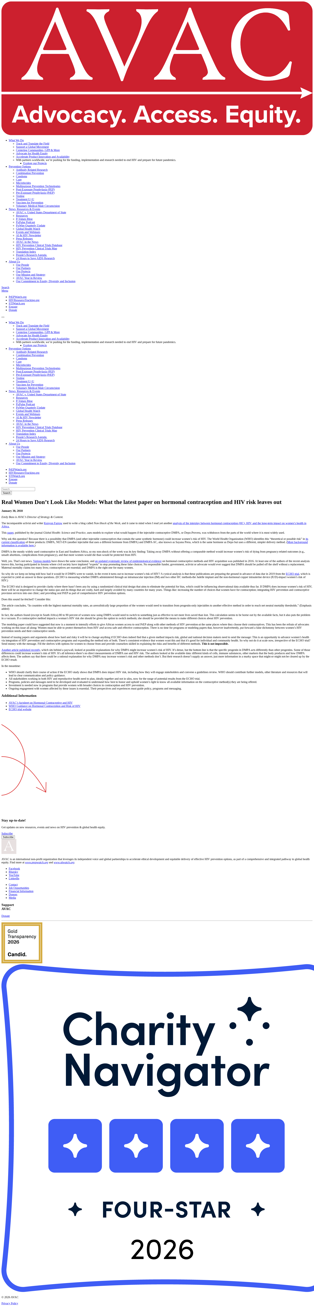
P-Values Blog (24, 218)
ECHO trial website (20, 709)
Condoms (21, 176)
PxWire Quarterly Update (30, 225)
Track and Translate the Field (32, 143)
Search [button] (5, 287)
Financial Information (21, 891)
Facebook (14, 868)
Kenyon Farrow (53, 523)
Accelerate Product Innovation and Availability (43, 156)
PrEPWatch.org (18, 296)
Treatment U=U (25, 199)
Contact (13, 884)
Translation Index (26, 251)
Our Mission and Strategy (30, 274)
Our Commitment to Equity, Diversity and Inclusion (45, 281)
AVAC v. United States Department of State (41, 212)
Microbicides (23, 182)
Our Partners (23, 268)
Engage (13, 306)
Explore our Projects (35, 163)
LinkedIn (14, 878)
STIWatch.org (17, 303)
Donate (13, 310)
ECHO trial (292, 573)
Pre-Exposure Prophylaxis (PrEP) (35, 192)
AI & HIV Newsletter (28, 235)
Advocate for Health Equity (32, 153)
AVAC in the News (27, 241)
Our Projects (23, 271)
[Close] (2, 317)
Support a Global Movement (32, 146)
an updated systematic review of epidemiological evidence (128, 561)
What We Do (16, 140)
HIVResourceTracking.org (24, 300)
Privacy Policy (9, 1303)
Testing (20, 196)
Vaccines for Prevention (29, 202)
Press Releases (24, 238)
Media (12, 897)
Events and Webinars (28, 232)
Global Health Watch (28, 228)
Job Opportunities (19, 887)
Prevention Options (20, 166)
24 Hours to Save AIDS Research (35, 258)
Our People (22, 264)
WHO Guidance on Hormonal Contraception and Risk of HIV (44, 706)
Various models (42, 561)
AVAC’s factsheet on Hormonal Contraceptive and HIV (41, 702)
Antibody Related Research (32, 169)
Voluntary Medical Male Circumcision (38, 205)
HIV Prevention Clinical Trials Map (36, 248)
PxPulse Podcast (25, 222)
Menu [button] (4, 290)
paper (10, 532)
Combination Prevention (30, 173)
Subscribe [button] (7, 833)
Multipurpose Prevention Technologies (38, 186)
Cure (19, 179)
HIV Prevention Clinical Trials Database (39, 245)
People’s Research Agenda (31, 255)
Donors (13, 894)
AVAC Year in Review (29, 277)
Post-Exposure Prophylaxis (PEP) (35, 189)
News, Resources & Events (24, 209)
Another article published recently (20, 649)
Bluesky (13, 871)
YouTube (14, 875)
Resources (22, 215)
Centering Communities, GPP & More (38, 150)
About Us (14, 261)
